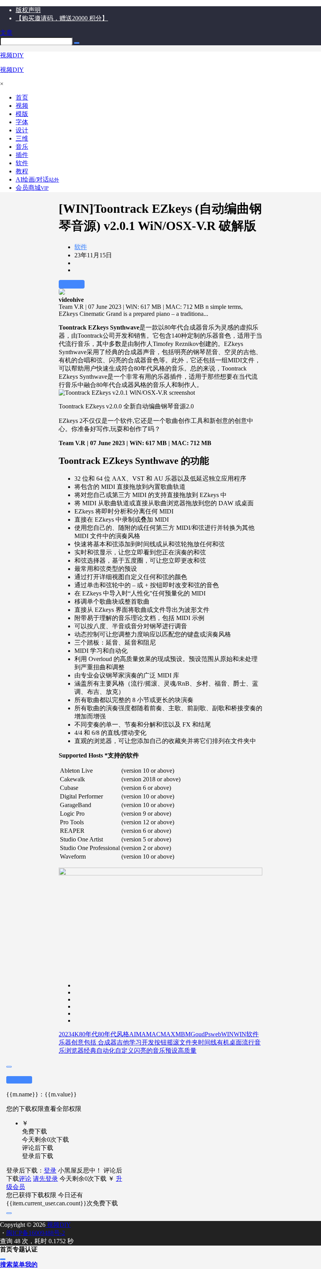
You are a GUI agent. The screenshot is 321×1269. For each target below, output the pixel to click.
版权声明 (28, 10)
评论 (25, 1178)
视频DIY (58, 1224)
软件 (80, 247)
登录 (50, 1170)
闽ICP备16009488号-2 (35, 1233)
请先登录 (45, 1178)
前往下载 (71, 284)
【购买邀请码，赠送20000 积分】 (62, 18)
